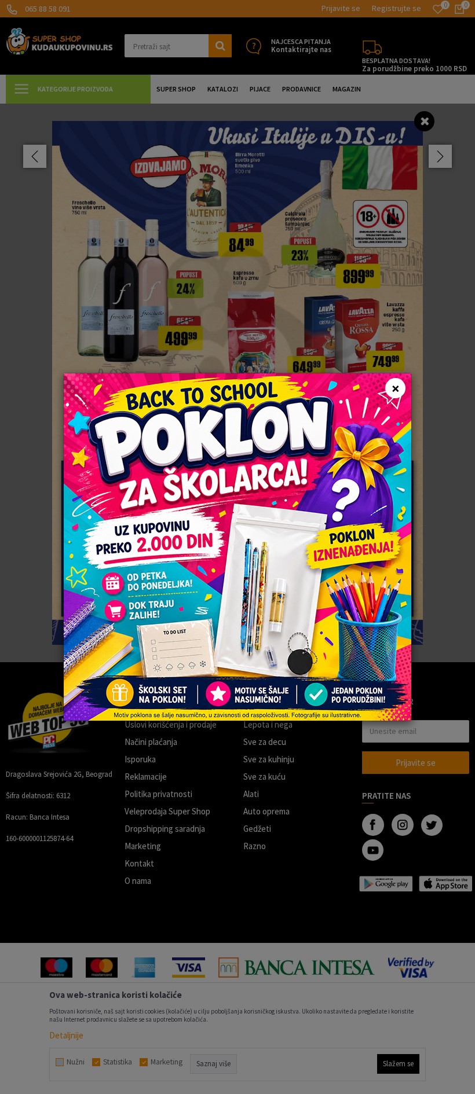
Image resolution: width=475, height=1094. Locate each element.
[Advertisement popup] (237, 546)
